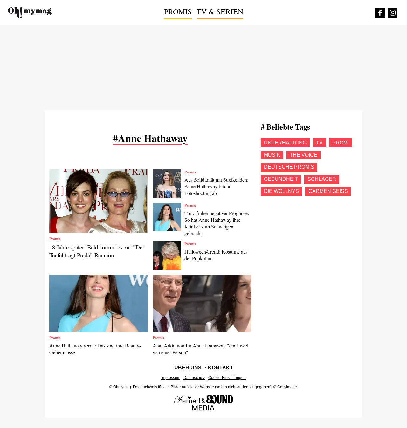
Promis (178, 11)
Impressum (170, 377)
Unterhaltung (285, 142)
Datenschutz (194, 377)
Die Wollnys (281, 191)
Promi (340, 142)
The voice (303, 155)
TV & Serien (220, 11)
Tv (319, 142)
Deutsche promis (289, 167)
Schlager (321, 179)
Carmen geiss (328, 191)
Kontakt (220, 367)
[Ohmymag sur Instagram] (392, 13)
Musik (272, 155)
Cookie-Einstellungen (227, 377)
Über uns (188, 367)
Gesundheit (281, 179)
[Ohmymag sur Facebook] (380, 13)
